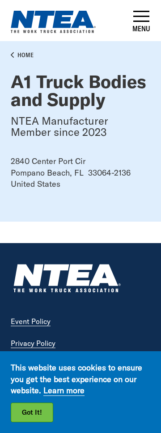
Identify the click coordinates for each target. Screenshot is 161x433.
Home (25, 55)
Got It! (32, 412)
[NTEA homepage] (53, 30)
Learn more (64, 390)
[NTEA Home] (67, 279)
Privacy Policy (33, 343)
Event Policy (31, 321)
